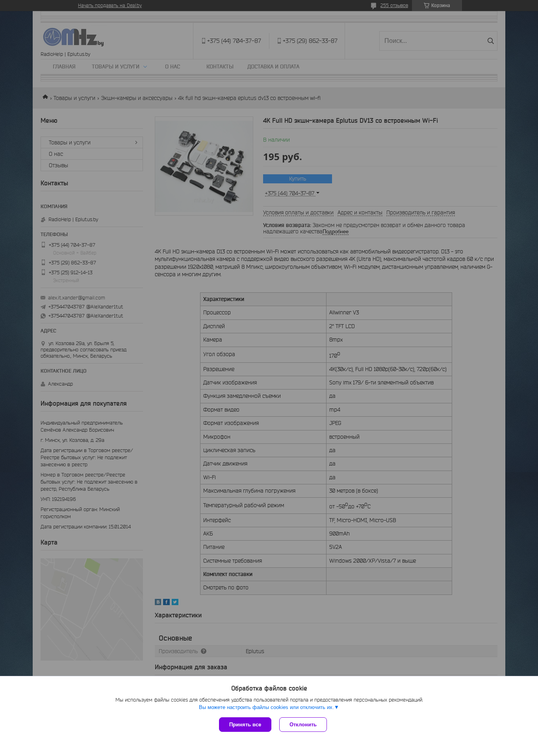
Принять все (245, 725)
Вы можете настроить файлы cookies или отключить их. (266, 707)
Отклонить (303, 725)
